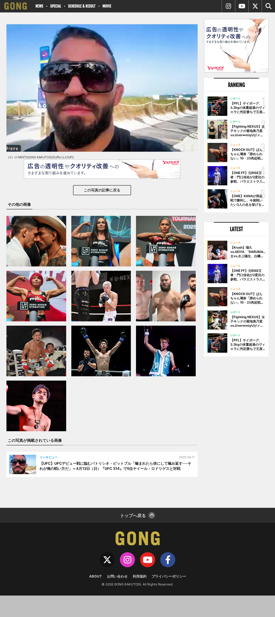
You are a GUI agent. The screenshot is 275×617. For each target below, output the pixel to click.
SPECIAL (55, 6)
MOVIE (106, 6)
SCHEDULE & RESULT (81, 6)
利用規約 (140, 576)
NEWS (39, 6)
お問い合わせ (117, 576)
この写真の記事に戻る (102, 190)
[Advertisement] (236, 430)
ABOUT (95, 576)
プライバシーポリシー (169, 576)
